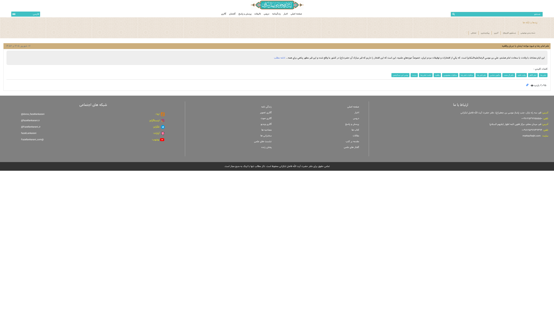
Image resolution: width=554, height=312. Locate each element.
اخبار (285, 14)
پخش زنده (266, 147)
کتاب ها (355, 130)
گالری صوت (266, 118)
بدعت (414, 75)
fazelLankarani (28, 133)
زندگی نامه (266, 107)
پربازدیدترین (485, 32)
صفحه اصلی (296, 14)
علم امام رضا (481, 75)
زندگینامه (276, 14)
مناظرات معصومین (450, 75)
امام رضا (543, 75)
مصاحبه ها (266, 130)
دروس (266, 14)
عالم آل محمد (509, 75)
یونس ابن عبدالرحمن (400, 75)
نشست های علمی (263, 141)
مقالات (356, 136)
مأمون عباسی (495, 75)
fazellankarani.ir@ (30, 120)
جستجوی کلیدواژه (509, 32)
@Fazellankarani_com (32, 140)
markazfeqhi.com (532, 136)
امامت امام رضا (425, 75)
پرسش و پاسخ (244, 14)
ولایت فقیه (521, 75)
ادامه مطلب (279, 58)
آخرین (496, 32)
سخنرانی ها (266, 136)
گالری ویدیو (266, 124)
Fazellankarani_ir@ (30, 127)
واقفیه (437, 75)
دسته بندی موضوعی (528, 32)
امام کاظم (532, 75)
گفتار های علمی (351, 147)
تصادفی (473, 32)
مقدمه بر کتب (352, 141)
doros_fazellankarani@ (32, 114)
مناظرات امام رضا (467, 75)
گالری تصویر (266, 113)
